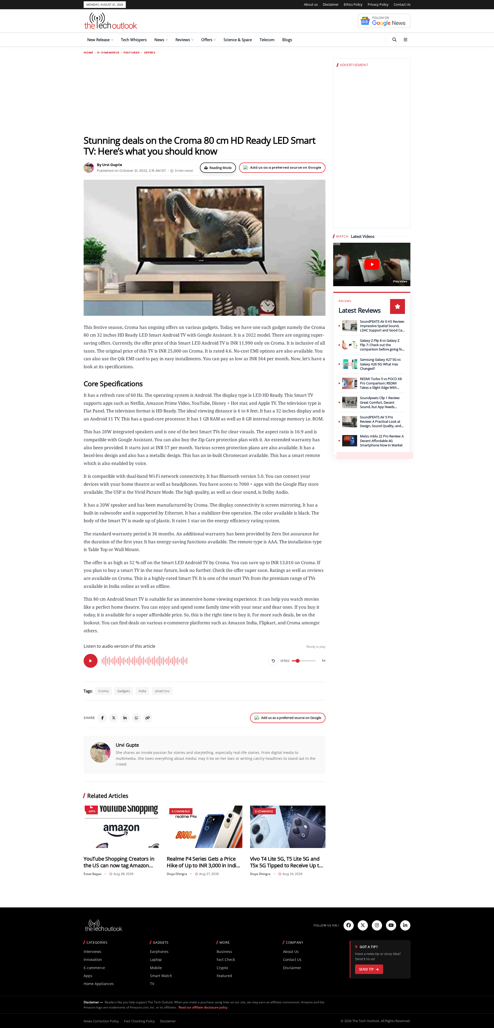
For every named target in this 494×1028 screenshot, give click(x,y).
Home (88, 53)
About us (311, 4)
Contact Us (402, 4)
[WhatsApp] (136, 718)
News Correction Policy (101, 1021)
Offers (206, 39)
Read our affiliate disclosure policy (203, 1007)
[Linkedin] (405, 925)
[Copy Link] (147, 718)
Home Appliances (99, 983)
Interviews (92, 951)
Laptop (156, 959)
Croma (103, 691)
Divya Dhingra (177, 874)
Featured (131, 53)
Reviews (182, 39)
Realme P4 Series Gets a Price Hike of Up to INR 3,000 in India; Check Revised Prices (203, 862)
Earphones (159, 951)
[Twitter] (363, 925)
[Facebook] (102, 718)
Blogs (287, 39)
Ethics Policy (353, 4)
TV (152, 983)
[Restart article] (273, 661)
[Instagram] (377, 925)
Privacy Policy (378, 4)
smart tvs (162, 691)
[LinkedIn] (125, 718)
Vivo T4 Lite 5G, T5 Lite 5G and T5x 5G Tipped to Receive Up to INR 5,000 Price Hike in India (286, 862)
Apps (92, 811)
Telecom (267, 39)
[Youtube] (391, 925)
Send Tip (366, 969)
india (142, 691)
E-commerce (108, 53)
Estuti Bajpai (92, 874)
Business (224, 951)
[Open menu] (405, 39)
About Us (291, 951)
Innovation (93, 959)
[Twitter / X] (113, 718)
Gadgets (123, 691)
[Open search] (394, 39)
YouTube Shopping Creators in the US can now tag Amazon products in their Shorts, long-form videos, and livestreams (119, 862)
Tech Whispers (134, 39)
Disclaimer (331, 4)
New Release (98, 39)
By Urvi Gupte (109, 164)
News (159, 39)
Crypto (222, 967)
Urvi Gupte (127, 745)
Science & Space (238, 39)
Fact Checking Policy (139, 1021)
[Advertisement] (204, 94)
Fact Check (226, 959)
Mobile (156, 967)
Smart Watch (161, 975)
